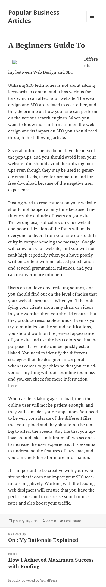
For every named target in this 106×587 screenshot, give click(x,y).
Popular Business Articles (33, 16)
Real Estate (72, 520)
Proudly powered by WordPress (32, 580)
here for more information (63, 457)
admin (51, 520)
